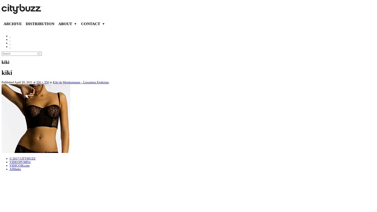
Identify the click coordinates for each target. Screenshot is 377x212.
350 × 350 (42, 82)
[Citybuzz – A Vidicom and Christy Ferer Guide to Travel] (22, 11)
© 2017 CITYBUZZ (22, 158)
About (65, 24)
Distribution (40, 24)
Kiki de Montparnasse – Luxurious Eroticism (81, 82)
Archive (13, 24)
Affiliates (15, 169)
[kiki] (36, 152)
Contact (90, 24)
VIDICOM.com (19, 165)
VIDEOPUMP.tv (20, 162)
